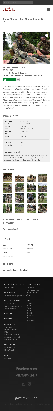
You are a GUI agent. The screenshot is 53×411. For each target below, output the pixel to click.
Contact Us (8, 327)
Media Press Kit (9, 350)
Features (8, 314)
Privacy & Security (10, 330)
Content (31, 300)
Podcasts (30, 315)
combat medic (8, 256)
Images (29, 303)
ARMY (28, 252)
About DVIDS (9, 324)
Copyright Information (11, 334)
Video (29, 305)
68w (4, 245)
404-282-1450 (9, 288)
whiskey (29, 249)
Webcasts (30, 320)
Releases (30, 288)
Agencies (7, 358)
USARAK (29, 245)
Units (6, 355)
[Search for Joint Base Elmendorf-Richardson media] (36, 76)
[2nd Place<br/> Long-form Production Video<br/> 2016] (42, 76)
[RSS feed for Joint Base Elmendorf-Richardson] (39, 76)
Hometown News (34, 285)
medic (5, 252)
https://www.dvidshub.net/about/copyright (25, 160)
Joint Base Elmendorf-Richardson (19, 76)
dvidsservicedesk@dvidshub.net (15, 296)
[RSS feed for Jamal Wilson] (26, 73)
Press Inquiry (10, 344)
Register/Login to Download (17, 270)
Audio (29, 310)
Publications (31, 318)
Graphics (30, 313)
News (29, 308)
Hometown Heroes (33, 290)
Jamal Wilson (18, 73)
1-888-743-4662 (9, 304)
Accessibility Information (12, 337)
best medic (7, 249)
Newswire (8, 319)
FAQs (6, 332)
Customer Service (10, 339)
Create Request (9, 347)
